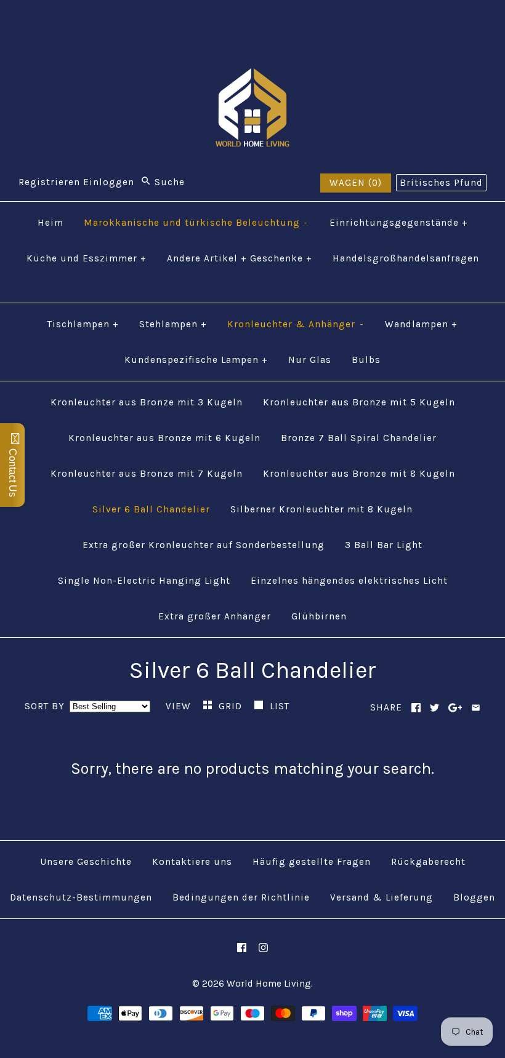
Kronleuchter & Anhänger (295, 324)
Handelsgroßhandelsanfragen (406, 258)
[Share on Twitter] (434, 707)
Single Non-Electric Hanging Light (144, 580)
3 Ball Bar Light (383, 545)
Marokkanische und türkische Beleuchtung (196, 222)
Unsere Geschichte (86, 861)
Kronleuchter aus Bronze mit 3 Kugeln (146, 402)
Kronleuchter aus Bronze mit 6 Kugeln (164, 437)
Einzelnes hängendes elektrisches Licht (349, 580)
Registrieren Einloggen (76, 182)
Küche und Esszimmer (86, 258)
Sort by (45, 706)
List (279, 706)
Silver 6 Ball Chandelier (151, 509)
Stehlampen (173, 324)
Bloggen (474, 897)
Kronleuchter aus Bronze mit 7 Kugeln (146, 473)
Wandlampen (421, 324)
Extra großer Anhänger (214, 616)
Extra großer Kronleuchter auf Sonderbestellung (204, 545)
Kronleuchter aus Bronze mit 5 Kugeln (359, 402)
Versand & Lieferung (381, 897)
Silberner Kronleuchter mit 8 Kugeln (321, 509)
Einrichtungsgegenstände (398, 222)
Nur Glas (309, 359)
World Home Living (269, 983)
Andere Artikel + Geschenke (239, 258)
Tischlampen (83, 324)
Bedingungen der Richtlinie (241, 897)
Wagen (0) (355, 182)
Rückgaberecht (428, 861)
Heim (50, 222)
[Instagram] (263, 947)
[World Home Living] (252, 77)
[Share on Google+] (455, 707)
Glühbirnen (319, 616)
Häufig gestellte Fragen (311, 861)
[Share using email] (475, 707)
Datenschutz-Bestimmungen (81, 897)
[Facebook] (241, 947)
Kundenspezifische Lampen (196, 359)
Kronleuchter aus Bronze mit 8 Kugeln (359, 473)
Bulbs (366, 359)
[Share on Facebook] (416, 707)
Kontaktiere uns (192, 861)
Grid (232, 706)
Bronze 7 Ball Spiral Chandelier (359, 437)
